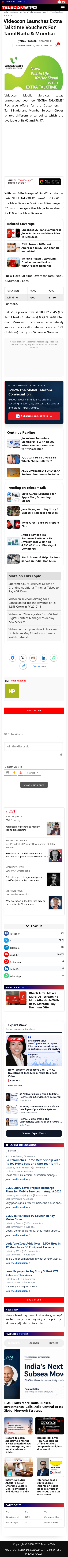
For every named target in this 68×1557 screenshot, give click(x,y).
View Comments (34, 785)
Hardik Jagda (14, 816)
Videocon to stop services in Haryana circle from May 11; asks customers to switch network (34, 633)
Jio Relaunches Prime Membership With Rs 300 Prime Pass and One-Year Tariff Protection (33, 1162)
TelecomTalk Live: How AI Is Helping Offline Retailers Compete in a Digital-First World (49, 1443)
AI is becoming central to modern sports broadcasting (23, 828)
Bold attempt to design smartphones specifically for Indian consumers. (25, 879)
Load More (34, 710)
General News (51, 1522)
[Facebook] (12, 657)
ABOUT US (10, 1549)
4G (45, 1511)
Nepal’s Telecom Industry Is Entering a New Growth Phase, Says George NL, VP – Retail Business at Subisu (18, 1445)
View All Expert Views (34, 1133)
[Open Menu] (62, 7)
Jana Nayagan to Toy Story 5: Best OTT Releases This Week (32, 1273)
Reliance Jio (12, 1522)
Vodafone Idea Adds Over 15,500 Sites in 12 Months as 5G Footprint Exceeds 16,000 (33, 1245)
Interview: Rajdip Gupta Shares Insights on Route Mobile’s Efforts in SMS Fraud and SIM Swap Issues (48, 1487)
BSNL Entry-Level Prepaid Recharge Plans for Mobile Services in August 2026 (33, 1189)
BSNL (28, 1517)
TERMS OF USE (53, 1549)
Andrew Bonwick (16, 840)
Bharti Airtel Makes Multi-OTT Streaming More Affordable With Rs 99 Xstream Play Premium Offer (44, 1000)
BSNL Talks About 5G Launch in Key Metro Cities (30, 1217)
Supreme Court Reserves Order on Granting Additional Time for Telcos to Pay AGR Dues (34, 587)
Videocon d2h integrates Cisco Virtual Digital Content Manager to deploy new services (33, 618)
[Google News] (39, 666)
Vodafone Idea (51, 1517)
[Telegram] (23, 665)
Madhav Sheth (15, 867)
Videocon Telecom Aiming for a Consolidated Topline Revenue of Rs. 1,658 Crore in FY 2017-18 (32, 603)
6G (7, 1511)
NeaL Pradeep (28, 40)
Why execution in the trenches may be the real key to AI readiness (25, 902)
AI (26, 1522)
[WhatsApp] (53, 657)
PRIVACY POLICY (33, 1553)
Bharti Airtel (12, 1517)
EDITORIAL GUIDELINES (30, 1549)
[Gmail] (33, 657)
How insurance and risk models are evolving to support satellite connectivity (27, 855)
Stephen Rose (14, 890)
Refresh (12, 1150)
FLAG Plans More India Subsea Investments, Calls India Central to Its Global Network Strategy (33, 1406)
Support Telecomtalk (15, 2)
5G (26, 1511)
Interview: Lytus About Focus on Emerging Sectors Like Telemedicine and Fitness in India (17, 1485)
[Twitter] (22, 657)
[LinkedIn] (43, 657)
